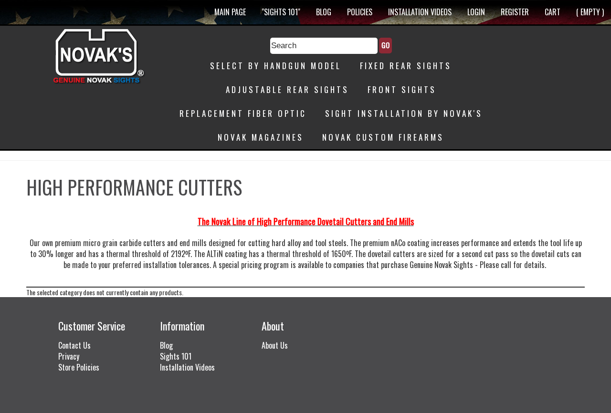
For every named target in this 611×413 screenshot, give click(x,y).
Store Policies (78, 367)
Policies (359, 12)
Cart (552, 12)
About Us (275, 345)
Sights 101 (175, 356)
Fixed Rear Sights (406, 66)
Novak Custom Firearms (383, 137)
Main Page (230, 12)
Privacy (68, 356)
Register (515, 12)
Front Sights (402, 89)
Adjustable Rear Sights (287, 89)
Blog (323, 12)
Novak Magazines (261, 137)
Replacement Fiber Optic (242, 113)
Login (476, 12)
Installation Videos (420, 12)
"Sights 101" (281, 12)
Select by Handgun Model (275, 66)
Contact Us (74, 345)
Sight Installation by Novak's (404, 113)
